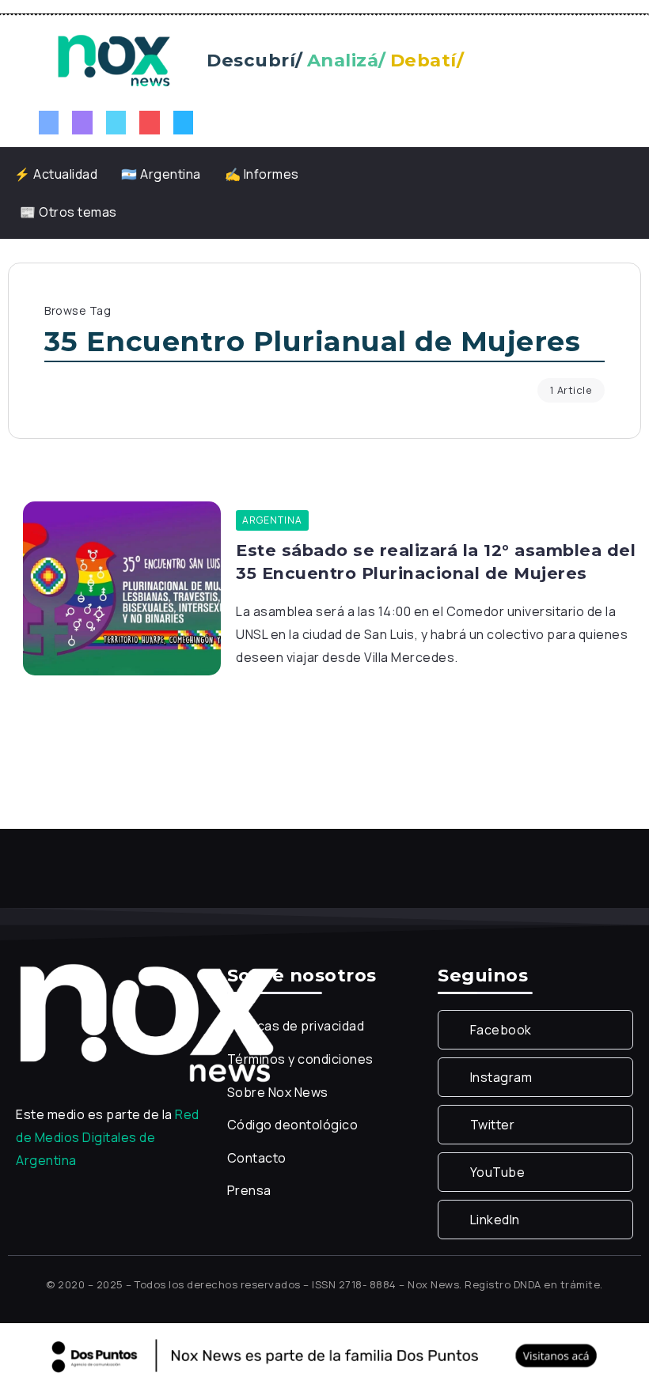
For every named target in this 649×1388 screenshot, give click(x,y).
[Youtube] (150, 122)
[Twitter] (116, 122)
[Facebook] (49, 122)
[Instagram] (82, 122)
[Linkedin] (184, 122)
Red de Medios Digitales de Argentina (107, 1137)
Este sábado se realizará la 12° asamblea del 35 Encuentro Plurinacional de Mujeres (436, 561)
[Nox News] (114, 59)
